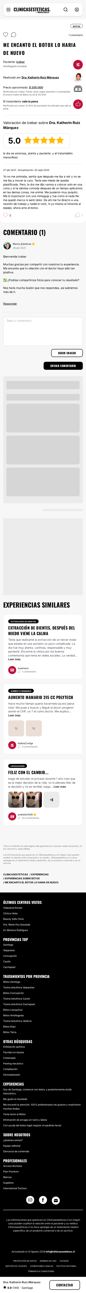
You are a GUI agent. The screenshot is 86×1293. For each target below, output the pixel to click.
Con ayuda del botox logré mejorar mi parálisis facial (32, 1125)
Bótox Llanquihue (13, 1009)
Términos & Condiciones (41, 1271)
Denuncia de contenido (16, 1151)
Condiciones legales (41, 1266)
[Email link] (56, 1201)
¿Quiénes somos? (13, 1140)
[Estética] (32, 10)
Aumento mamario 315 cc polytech (40, 697)
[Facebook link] (43, 1201)
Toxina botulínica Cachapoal (19, 1004)
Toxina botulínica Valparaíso (18, 987)
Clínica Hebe (10, 913)
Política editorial (66, 1266)
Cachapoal (9, 967)
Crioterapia (9, 1057)
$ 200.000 (36, 87)
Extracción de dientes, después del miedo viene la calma (41, 630)
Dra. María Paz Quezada (16, 924)
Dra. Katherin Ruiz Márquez (40, 77)
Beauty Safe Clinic (13, 918)
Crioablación (10, 1069)
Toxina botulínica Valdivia (17, 1020)
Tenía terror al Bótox (14, 1114)
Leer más (14, 659)
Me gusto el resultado (15, 1099)
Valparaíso (9, 950)
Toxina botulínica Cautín (16, 998)
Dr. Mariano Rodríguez (15, 930)
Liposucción (18, 766)
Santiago (8, 944)
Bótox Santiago (11, 981)
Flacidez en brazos (13, 1052)
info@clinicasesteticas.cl (60, 1251)
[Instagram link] (30, 1201)
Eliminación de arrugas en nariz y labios (25, 1119)
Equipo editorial (11, 1145)
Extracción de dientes (23, 621)
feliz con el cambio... (28, 772)
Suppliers (8, 1182)
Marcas (7, 1177)
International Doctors (15, 1188)
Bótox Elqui (9, 1026)
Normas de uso (48, 1261)
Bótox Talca (9, 1032)
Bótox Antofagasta (13, 1015)
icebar (20, 61)
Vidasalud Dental (12, 907)
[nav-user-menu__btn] (76, 9)
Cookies (64, 1261)
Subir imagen (67, 353)
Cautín (7, 961)
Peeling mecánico (13, 1063)
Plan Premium (11, 1171)
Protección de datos (25, 1261)
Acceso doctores (12, 1165)
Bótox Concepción (13, 993)
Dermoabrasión (11, 1074)
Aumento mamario (21, 691)
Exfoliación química (14, 1046)
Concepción (10, 955)
